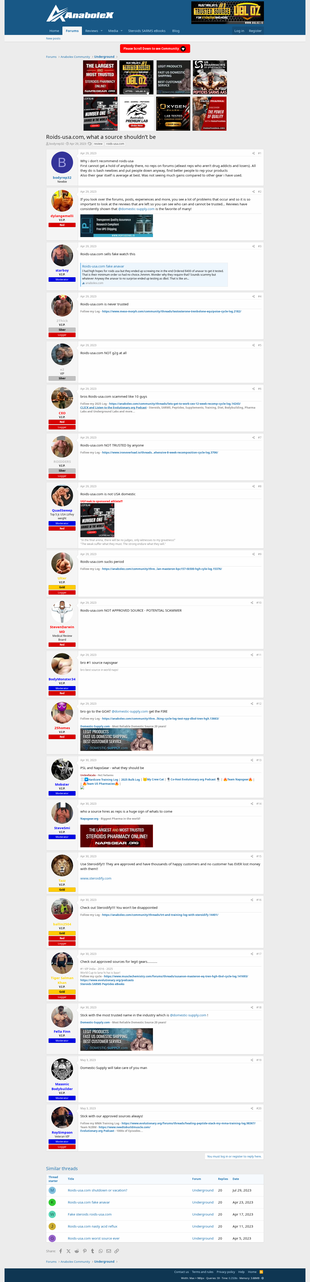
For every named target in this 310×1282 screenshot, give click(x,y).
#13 (258, 760)
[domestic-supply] (174, 77)
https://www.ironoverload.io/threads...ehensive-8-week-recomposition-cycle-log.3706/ (160, 452)
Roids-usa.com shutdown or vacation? (97, 1190)
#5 (259, 345)
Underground (203, 1190)
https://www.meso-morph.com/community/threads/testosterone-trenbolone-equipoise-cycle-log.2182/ (171, 311)
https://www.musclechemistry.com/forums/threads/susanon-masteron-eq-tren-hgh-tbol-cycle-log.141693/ (176, 976)
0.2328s (233, 1278)
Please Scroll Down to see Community (151, 49)
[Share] (253, 153)
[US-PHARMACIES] (210, 77)
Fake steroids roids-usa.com (90, 1214)
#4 (259, 296)
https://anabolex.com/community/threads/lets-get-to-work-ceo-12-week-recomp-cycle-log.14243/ (175, 404)
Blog (176, 30)
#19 (258, 1060)
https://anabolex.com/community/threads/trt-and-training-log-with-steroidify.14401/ (160, 915)
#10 (258, 603)
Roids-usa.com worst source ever (94, 1238)
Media (113, 30)
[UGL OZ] (136, 77)
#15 (258, 856)
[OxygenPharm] (173, 113)
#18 (258, 1007)
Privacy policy (226, 1272)
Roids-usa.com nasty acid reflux (92, 1226)
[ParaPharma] (209, 113)
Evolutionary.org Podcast (97, 1131)
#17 (258, 954)
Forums (72, 30)
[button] (101, 31)
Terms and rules (202, 1272)
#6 (259, 389)
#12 (258, 704)
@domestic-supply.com (136, 208)
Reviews (91, 30)
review (98, 144)
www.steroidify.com (95, 878)
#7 (259, 437)
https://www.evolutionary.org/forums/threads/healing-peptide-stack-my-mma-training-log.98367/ (189, 1123)
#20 (258, 1108)
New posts (53, 38)
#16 (258, 900)
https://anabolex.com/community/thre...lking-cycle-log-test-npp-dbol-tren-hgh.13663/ (160, 719)
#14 (258, 804)
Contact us (181, 1272)
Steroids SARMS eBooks (146, 30)
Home (54, 30)
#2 (259, 192)
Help (241, 1272)
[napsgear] (100, 77)
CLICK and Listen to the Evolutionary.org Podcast (113, 407)
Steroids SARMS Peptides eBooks (102, 984)
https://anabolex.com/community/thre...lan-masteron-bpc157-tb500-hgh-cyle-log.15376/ (162, 569)
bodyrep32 (56, 144)
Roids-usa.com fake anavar (103, 266)
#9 (259, 554)
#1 (259, 153)
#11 (258, 655)
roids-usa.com (115, 144)
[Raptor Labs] (137, 113)
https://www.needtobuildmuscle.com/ (124, 1127)
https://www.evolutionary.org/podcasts (107, 980)
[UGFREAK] (101, 113)
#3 (259, 246)
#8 (259, 486)
